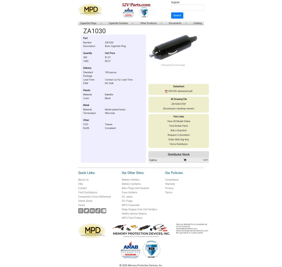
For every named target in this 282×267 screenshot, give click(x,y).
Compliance (172, 179)
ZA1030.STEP (178, 104)
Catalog (198, 23)
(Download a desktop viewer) (178, 108)
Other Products (148, 23)
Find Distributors (87, 192)
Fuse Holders (129, 192)
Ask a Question (179, 130)
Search (177, 15)
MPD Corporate (131, 205)
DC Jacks (127, 196)
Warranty (170, 183)
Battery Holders (131, 179)
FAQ (80, 183)
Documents (175, 23)
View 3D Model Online (178, 121)
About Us (83, 179)
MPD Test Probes (132, 217)
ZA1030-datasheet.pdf (180, 91)
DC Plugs (127, 200)
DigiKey (153, 160)
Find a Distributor (179, 144)
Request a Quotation (179, 135)
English (175, 2)
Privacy (169, 188)
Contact (82, 188)
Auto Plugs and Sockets (135, 188)
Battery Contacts (131, 183)
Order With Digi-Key (178, 139)
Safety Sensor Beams (134, 213)
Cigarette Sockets (118, 23)
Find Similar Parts (178, 125)
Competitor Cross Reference (94, 196)
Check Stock (85, 200)
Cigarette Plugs (88, 23)
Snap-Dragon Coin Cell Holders (139, 209)
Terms (168, 192)
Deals (81, 205)
